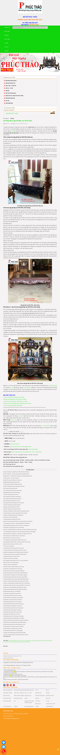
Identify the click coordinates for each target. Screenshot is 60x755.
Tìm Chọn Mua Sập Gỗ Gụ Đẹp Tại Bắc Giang (12, 490)
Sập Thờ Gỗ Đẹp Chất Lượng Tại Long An (11, 500)
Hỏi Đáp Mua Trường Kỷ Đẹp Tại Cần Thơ (11, 614)
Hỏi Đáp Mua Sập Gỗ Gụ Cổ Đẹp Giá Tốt (11, 556)
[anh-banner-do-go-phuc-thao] (30, 62)
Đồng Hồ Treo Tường (19, 695)
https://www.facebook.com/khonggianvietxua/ (21, 446)
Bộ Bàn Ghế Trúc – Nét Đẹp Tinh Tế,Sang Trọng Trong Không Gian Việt (17, 476)
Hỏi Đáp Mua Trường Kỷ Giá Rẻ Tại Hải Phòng (12, 599)
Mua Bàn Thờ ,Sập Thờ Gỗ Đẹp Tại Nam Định (12, 480)
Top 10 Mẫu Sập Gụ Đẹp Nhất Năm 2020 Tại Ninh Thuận (14, 540)
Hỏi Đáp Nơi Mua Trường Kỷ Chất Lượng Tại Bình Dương (14, 622)
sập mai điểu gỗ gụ (12, 640)
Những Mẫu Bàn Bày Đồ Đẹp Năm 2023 (11, 482)
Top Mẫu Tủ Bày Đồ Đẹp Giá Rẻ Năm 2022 (12, 504)
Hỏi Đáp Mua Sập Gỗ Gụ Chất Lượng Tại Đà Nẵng (13, 616)
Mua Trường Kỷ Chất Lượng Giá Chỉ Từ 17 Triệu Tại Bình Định (15, 560)
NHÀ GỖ (7, 90)
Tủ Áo (36, 690)
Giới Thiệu (7, 39)
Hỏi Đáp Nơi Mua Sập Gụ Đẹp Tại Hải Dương (12, 601)
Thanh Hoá (13, 420)
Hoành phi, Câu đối (50, 703)
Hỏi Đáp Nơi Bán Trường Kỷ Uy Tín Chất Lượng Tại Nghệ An (15, 575)
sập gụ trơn (5, 641)
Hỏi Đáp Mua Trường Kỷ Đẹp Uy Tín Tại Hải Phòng (13, 527)
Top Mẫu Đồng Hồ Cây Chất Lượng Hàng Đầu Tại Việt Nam (15, 513)
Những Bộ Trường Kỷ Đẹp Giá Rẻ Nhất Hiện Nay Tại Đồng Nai (15, 552)
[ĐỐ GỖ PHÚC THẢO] (30, 6)
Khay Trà (48, 698)
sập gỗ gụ (20, 641)
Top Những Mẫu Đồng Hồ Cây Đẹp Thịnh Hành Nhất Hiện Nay (16, 579)
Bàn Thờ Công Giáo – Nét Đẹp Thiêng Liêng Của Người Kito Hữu (16, 474)
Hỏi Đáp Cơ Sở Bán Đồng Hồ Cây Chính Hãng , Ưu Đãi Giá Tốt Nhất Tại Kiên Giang (19, 529)
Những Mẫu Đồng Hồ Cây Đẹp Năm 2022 (11, 492)
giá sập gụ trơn (28, 640)
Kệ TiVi (47, 690)
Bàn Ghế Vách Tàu (18, 698)
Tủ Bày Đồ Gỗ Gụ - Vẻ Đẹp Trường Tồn (11, 478)
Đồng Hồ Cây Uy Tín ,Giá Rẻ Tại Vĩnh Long (11, 537)
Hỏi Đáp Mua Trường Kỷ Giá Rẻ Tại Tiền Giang (12, 568)
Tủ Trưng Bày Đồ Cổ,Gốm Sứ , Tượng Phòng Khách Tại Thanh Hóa (16, 523)
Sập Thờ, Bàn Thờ (7, 706)
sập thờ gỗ (45, 640)
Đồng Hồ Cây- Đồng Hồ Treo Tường (14, 95)
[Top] (58, 749)
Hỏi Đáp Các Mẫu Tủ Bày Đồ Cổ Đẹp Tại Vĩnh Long (13, 566)
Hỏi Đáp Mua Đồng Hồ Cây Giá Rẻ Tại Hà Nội (12, 595)
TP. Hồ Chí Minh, (45, 425)
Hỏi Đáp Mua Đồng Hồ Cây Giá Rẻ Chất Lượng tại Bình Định (15, 572)
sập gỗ (23, 641)
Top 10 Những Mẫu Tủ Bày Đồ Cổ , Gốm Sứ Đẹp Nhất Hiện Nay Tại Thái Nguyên (19, 531)
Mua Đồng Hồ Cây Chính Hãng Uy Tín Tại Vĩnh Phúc (13, 502)
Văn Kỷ (26, 698)
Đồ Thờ (7, 100)
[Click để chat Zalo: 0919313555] (3, 747)
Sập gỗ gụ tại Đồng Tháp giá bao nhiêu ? (11, 507)
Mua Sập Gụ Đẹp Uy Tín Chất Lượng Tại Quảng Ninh (13, 570)
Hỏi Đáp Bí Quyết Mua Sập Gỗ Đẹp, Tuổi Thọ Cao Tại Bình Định (16, 525)
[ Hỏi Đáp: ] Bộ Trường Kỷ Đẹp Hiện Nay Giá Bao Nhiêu (14, 632)
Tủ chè (47, 701)
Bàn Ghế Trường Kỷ (7, 690)
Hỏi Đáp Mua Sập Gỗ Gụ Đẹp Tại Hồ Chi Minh (12, 612)
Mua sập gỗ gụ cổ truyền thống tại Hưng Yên (12, 498)
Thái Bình (20, 416)
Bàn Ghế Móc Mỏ (7, 698)
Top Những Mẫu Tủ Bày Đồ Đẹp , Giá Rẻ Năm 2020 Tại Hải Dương (16, 542)
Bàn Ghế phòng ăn (10, 98)
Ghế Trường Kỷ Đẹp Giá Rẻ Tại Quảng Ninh (12, 496)
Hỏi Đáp (6, 35)
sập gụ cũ (23, 640)
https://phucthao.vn (14, 444)
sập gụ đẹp (34, 640)
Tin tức (6, 47)
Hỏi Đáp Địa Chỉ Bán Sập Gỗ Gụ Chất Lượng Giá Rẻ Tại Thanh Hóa (16, 585)
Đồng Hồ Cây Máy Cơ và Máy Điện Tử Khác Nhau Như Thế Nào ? (16, 471)
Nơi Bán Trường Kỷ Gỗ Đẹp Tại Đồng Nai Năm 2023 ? (14, 486)
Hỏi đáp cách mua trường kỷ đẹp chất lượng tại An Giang (14, 587)
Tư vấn (6, 43)
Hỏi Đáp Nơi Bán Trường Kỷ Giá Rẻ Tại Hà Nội (12, 628)
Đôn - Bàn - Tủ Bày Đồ (11, 85)
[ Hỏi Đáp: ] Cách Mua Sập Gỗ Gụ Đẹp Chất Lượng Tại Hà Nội (15, 634)
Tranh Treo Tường (7, 692)
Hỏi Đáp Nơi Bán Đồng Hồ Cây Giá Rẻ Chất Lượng (13, 603)
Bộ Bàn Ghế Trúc (50, 695)
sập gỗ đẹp (27, 641)
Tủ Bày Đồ (37, 701)
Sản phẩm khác (9, 103)
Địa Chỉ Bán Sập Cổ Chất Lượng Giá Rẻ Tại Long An (13, 548)
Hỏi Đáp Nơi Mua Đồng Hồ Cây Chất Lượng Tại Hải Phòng (15, 589)
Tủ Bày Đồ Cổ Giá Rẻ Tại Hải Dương (10, 558)
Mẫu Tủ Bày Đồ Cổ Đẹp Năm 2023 (10, 488)
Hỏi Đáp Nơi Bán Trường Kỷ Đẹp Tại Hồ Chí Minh (13, 597)
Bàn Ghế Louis (28, 695)
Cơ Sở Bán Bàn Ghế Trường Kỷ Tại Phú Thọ (11, 519)
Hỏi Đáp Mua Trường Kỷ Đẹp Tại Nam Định (12, 593)
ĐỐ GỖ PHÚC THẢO (30, 17)
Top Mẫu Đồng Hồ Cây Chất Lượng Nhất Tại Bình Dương (14, 554)
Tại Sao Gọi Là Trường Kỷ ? (8, 546)
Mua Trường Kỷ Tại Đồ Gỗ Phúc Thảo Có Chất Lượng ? (14, 535)
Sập (15, 701)
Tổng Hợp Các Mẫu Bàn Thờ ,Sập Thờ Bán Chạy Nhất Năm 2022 (16, 511)
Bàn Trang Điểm (7, 701)
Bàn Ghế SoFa (6, 695)
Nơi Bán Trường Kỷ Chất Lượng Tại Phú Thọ (12, 509)
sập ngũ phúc (40, 640)
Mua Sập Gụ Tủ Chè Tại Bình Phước (10, 517)
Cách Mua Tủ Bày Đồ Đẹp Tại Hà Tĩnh (11, 494)
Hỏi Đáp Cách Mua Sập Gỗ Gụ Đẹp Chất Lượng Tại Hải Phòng (15, 620)
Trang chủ (7, 27)
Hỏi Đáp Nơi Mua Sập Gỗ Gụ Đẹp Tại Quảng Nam (13, 608)
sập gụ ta (19, 640)
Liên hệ (6, 51)
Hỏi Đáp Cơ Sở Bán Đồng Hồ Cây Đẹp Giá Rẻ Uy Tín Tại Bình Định (16, 583)
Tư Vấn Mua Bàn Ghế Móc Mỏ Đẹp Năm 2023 (12, 484)
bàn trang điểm (27, 387)
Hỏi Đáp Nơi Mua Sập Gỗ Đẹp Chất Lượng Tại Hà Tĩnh (14, 624)
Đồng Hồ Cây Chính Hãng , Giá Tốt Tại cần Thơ (12, 544)
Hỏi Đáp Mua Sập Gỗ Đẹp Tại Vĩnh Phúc (17, 121)
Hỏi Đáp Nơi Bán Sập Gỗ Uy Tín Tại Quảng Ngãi (13, 630)
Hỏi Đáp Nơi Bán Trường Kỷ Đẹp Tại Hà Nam (12, 610)
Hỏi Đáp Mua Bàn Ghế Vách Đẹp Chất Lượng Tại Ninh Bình (15, 577)
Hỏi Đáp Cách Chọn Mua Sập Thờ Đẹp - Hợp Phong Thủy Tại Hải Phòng (17, 521)
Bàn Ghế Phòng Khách (11, 80)
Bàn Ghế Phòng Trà (10, 83)
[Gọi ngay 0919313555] (3, 751)
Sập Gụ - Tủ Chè (9, 88)
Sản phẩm (7, 31)
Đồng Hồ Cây (38, 692)
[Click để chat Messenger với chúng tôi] (3, 742)
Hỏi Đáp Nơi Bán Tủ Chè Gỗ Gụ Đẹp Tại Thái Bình (13, 626)
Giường (15, 706)
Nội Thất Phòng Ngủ (11, 93)
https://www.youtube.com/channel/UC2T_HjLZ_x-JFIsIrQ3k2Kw (27, 452)
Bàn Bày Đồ (38, 703)
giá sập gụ (50, 640)
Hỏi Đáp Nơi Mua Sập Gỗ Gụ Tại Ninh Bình (11, 591)
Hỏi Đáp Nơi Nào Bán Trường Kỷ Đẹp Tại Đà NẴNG (13, 618)
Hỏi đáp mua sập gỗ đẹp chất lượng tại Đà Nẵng (14, 399)
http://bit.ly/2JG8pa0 (33, 449)
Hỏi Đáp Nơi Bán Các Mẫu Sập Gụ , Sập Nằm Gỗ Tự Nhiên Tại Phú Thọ (17, 533)
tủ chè (11, 387)
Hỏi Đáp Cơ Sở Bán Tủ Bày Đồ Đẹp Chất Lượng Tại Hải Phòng (15, 581)
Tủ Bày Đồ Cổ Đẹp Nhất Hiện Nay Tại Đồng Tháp (13, 515)
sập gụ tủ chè (11, 641)
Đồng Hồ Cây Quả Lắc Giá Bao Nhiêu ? (11, 562)
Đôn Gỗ (37, 698)
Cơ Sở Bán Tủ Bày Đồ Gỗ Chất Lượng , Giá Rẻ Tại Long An (14, 550)
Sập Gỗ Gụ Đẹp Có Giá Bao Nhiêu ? (10, 564)
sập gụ (15, 641)
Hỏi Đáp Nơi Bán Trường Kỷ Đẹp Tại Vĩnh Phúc (12, 605)
